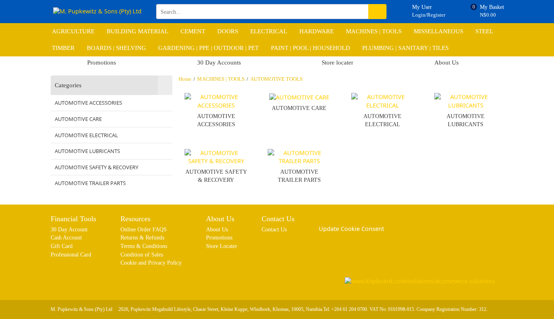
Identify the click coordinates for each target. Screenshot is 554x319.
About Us (446, 62)
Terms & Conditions (143, 246)
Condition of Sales (141, 254)
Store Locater (221, 246)
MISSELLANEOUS (438, 31)
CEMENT (192, 31)
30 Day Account (69, 229)
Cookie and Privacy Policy (151, 262)
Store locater (337, 62)
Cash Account (66, 237)
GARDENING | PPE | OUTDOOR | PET (208, 48)
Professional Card (71, 254)
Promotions (101, 62)
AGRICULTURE (73, 31)
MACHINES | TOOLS (374, 31)
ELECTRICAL (268, 31)
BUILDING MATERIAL (137, 31)
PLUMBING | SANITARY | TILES (405, 48)
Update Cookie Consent (351, 229)
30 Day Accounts (219, 62)
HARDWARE (316, 31)
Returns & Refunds (142, 237)
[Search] (377, 11)
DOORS (227, 31)
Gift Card (62, 246)
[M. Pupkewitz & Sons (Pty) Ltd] (97, 11)
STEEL (484, 31)
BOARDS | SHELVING (116, 48)
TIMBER (63, 48)
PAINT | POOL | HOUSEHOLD (310, 48)
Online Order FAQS (143, 229)
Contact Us (274, 229)
